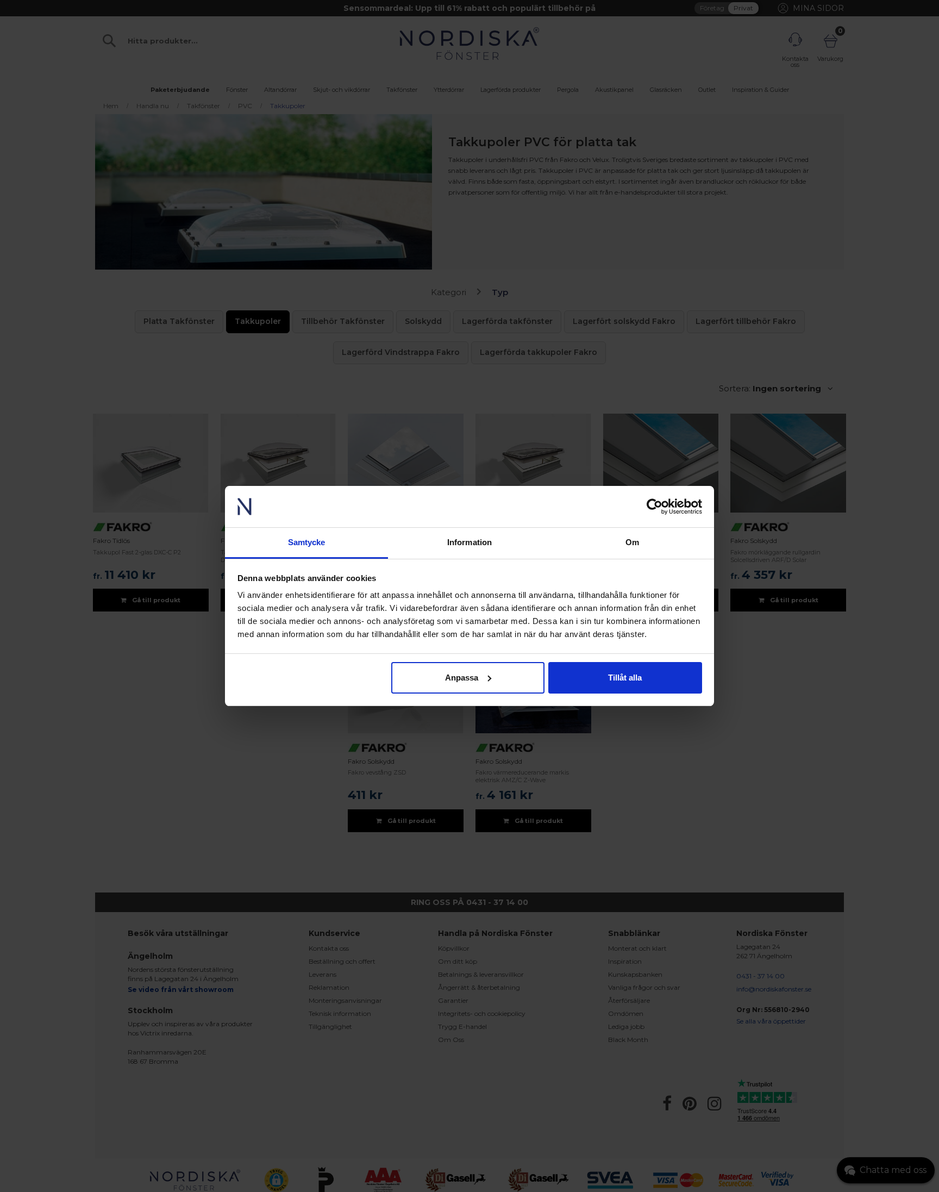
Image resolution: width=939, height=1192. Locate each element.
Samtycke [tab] (306, 542)
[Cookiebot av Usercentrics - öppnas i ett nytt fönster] (654, 506)
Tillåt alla (625, 677)
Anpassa (461, 677)
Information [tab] (469, 542)
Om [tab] (632, 542)
